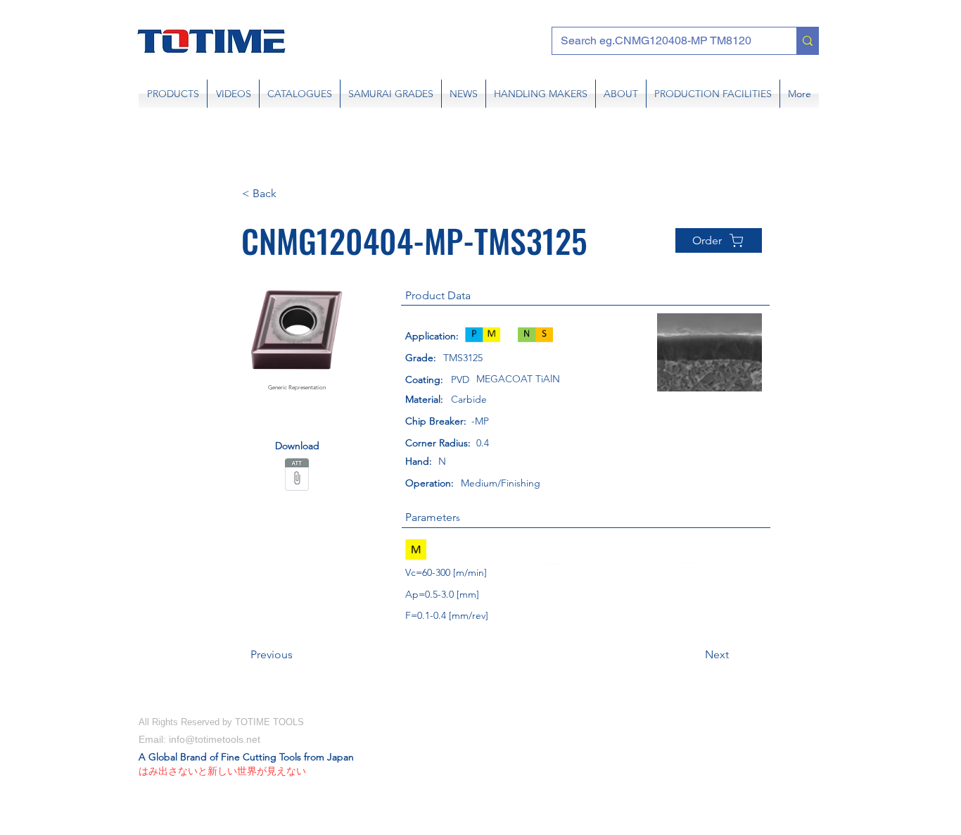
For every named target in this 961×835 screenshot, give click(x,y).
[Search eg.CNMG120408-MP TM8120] (807, 40)
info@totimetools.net (214, 739)
